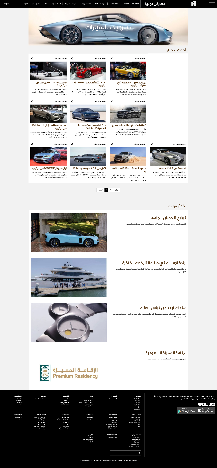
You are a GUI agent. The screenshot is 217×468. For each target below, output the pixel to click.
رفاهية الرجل (18, 396)
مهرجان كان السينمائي (63, 419)
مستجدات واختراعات (40, 398)
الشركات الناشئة (64, 402)
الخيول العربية (113, 417)
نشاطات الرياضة (136, 441)
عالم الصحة (89, 414)
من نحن (91, 442)
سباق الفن (137, 402)
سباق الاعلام (137, 400)
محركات (43, 396)
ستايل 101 (138, 424)
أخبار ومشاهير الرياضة (111, 424)
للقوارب (25, 4)
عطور (139, 426)
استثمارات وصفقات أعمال (86, 402)
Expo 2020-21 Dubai (131, 4)
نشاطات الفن (136, 442)
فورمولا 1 (114, 420)
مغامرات (114, 422)
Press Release (112, 435)
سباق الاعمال (137, 398)
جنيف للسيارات (100, 4)
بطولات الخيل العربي (134, 446)
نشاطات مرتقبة (136, 435)
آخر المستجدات (113, 398)
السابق (100, 190)
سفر (68, 424)
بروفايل (67, 398)
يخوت (19, 404)
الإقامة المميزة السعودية (166, 353)
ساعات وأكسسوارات (134, 422)
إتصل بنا (90, 441)
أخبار (92, 398)
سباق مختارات (136, 409)
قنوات (6, 4)
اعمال (91, 396)
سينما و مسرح (65, 426)
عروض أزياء (137, 419)
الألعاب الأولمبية (112, 426)
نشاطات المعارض (135, 444)
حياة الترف (18, 400)
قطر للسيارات (86, 4)
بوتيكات (19, 398)
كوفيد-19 (114, 396)
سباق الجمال (137, 407)
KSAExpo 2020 (115, 4)
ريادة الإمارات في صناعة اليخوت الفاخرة (154, 263)
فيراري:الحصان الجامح (168, 218)
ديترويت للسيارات (71, 4)
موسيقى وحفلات (64, 429)
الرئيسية (90, 435)
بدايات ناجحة (89, 404)
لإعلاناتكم (90, 437)
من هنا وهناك (18, 414)
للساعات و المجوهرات (53, 4)
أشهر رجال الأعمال (88, 400)
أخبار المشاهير (65, 417)
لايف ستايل (65, 414)
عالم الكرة (114, 419)
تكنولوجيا (66, 396)
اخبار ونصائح (137, 420)
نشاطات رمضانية (135, 439)
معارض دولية (154, 4)
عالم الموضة (136, 414)
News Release (112, 437)
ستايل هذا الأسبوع (135, 417)
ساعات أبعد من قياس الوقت (163, 308)
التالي (116, 190)
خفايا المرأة (66, 422)
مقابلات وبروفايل (112, 428)
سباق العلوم (137, 406)
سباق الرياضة (136, 404)
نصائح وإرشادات (88, 406)
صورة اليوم (18, 419)
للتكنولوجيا (36, 4)
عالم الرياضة (113, 414)
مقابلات (19, 402)
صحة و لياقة (90, 417)
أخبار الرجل (66, 420)
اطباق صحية (90, 419)
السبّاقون (138, 396)
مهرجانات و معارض (64, 428)
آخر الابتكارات (65, 400)
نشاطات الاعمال (136, 437)
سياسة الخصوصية (88, 439)
